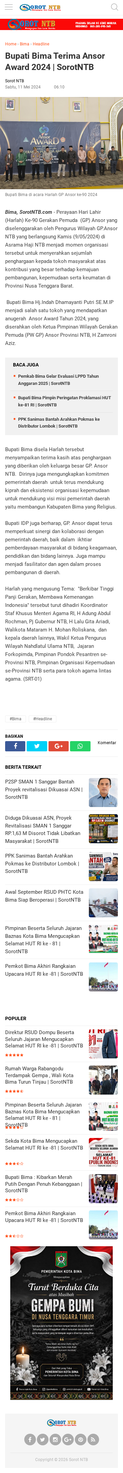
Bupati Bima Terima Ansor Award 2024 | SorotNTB (55, 61)
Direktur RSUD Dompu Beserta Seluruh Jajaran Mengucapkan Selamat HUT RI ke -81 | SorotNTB (44, 1039)
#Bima (16, 719)
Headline (41, 44)
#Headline (42, 719)
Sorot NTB (78, 1459)
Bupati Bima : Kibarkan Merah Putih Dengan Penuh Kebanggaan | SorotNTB (43, 1184)
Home (10, 44)
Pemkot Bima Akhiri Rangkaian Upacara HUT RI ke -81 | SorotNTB (44, 1216)
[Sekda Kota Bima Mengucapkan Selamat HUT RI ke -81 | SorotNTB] (103, 1153)
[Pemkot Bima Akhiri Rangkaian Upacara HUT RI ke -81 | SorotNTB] (103, 1225)
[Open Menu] (8, 7)
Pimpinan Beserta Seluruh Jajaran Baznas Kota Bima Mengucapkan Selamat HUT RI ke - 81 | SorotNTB (43, 1115)
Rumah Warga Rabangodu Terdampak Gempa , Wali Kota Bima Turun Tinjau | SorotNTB (39, 1075)
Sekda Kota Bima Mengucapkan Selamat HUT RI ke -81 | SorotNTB (44, 1144)
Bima (24, 44)
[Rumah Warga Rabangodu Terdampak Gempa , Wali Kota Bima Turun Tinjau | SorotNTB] (103, 1081)
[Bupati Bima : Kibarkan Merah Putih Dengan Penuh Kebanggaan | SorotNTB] (103, 1189)
